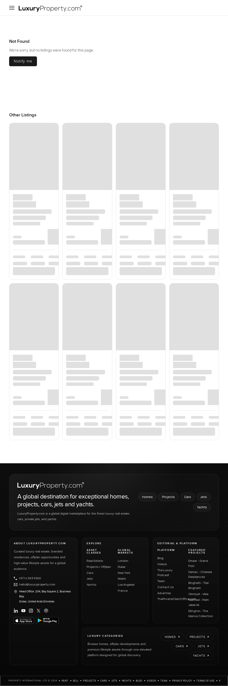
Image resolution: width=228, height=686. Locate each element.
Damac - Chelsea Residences (200, 200)
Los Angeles (126, 211)
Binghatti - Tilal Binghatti (198, 211)
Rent (65, 307)
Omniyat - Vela (198, 220)
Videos (162, 190)
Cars (187, 123)
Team (161, 207)
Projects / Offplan (99, 193)
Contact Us (165, 213)
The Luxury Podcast (165, 198)
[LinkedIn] (16, 237)
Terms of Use (205, 307)
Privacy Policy (182, 307)
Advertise (164, 219)
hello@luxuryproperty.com (37, 210)
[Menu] (11, 7)
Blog (160, 184)
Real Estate (95, 187)
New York (124, 199)
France (123, 217)
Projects (168, 123)
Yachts (202, 133)
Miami (122, 205)
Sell (76, 307)
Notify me (23, 61)
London (123, 187)
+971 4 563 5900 (30, 204)
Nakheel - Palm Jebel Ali (198, 228)
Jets (203, 123)
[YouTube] (23, 237)
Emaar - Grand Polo (198, 189)
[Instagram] (31, 237)
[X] (39, 237)
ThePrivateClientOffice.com (170, 225)
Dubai (121, 193)
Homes (147, 123)
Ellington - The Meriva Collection (200, 239)
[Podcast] (46, 237)
